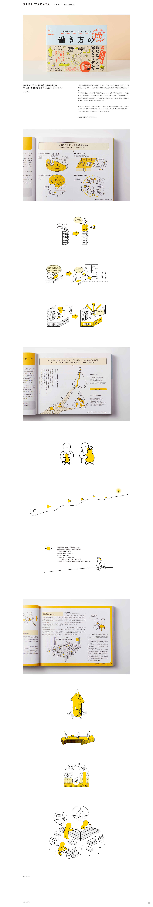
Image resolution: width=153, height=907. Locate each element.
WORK (58, 4)
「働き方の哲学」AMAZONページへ (87, 117)
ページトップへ (149, 903)
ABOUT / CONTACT (69, 4)
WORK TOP (26, 877)
